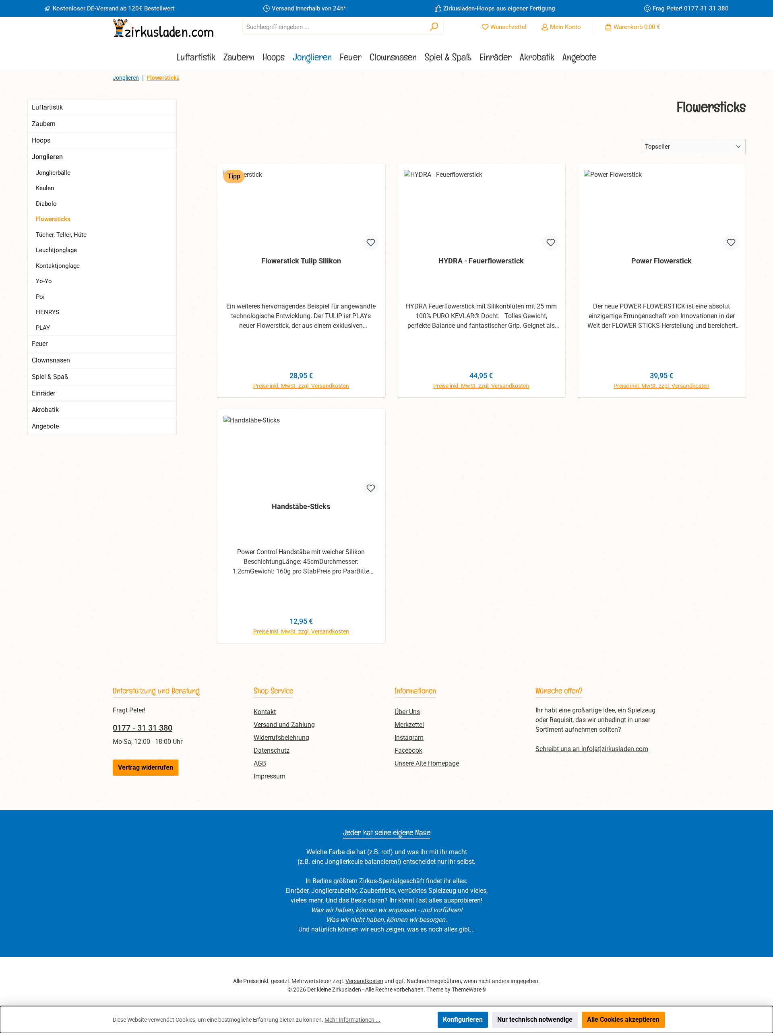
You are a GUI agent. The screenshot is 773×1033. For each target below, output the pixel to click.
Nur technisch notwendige (535, 1019)
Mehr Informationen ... (352, 1019)
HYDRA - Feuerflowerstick (481, 261)
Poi (40, 296)
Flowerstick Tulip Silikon (301, 261)
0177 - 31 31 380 (142, 728)
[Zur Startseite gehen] (163, 28)
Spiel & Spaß (50, 377)
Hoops (41, 140)
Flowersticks (53, 219)
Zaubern (44, 124)
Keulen (45, 188)
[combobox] (333, 27)
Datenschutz (271, 750)
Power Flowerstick (661, 261)
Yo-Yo (44, 281)
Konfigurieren (463, 1019)
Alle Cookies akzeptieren (623, 1019)
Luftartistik (47, 107)
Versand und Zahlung (284, 725)
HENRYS (47, 312)
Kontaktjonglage (58, 265)
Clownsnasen (51, 360)
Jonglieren (47, 157)
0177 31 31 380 (706, 8)
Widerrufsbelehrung (281, 737)
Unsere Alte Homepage (427, 763)
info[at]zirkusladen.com (614, 749)
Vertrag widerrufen (145, 767)
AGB (260, 763)
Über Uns (407, 712)
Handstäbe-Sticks (301, 506)
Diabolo (46, 203)
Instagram (409, 737)
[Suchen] (434, 27)
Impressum (269, 776)
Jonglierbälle (53, 172)
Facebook (408, 750)
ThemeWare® (469, 989)
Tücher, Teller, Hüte (61, 234)
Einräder (43, 393)
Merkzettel (409, 725)
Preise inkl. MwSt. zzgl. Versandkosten (301, 386)
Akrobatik (45, 410)
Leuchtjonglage (56, 250)
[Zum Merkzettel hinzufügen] (371, 242)
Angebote (45, 426)
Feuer (40, 344)
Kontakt (265, 712)
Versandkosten (364, 981)
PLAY (43, 327)
